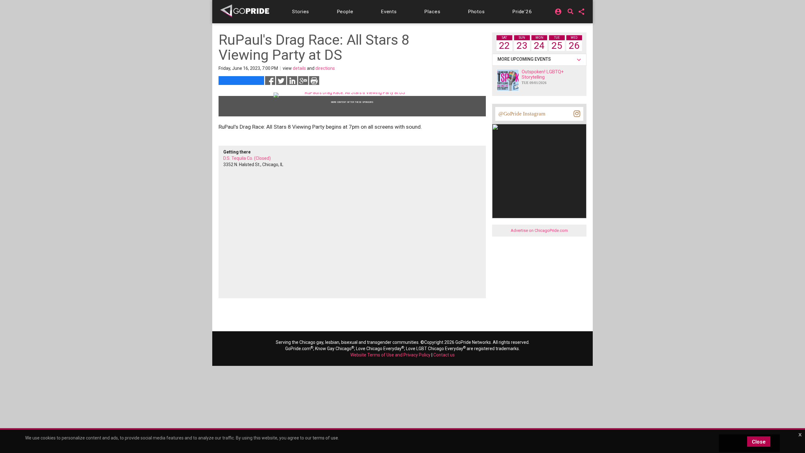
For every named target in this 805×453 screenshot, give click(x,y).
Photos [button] (476, 11)
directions (325, 68)
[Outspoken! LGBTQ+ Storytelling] (508, 80)
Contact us (444, 354)
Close (759, 442)
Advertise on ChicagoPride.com (539, 230)
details (299, 68)
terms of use (325, 437)
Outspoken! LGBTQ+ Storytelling (543, 77)
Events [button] (389, 11)
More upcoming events (525, 59)
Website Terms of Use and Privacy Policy (390, 354)
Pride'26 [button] (522, 11)
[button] (300, 12)
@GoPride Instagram (521, 114)
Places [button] (432, 11)
